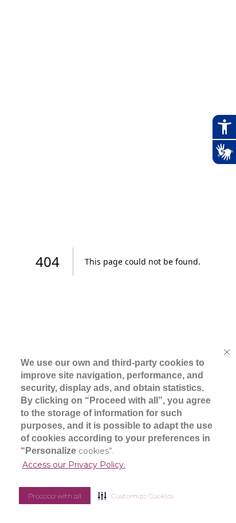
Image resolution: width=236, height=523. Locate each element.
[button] (136, 495)
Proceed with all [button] (54, 496)
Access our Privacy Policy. (73, 465)
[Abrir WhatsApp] (207, 494)
